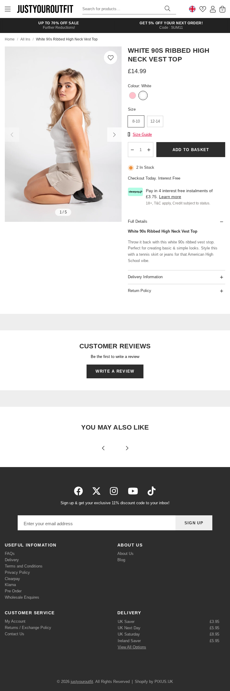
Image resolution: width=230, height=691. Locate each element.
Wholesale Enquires (22, 597)
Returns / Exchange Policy (28, 627)
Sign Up (193, 523)
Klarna (10, 584)
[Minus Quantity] (132, 149)
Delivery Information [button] (145, 277)
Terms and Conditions (24, 566)
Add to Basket (190, 149)
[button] (110, 57)
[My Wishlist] (202, 9)
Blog (121, 560)
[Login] (213, 9)
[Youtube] (133, 491)
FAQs (10, 553)
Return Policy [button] (139, 290)
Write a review (115, 371)
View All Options (132, 647)
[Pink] (132, 96)
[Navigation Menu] (7, 9)
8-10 (136, 121)
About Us (125, 553)
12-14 (155, 121)
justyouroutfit (44, 9)
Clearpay (12, 578)
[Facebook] (78, 491)
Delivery (12, 560)
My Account (15, 621)
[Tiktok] (151, 491)
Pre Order (13, 591)
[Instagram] (114, 491)
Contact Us (14, 634)
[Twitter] (96, 491)
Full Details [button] (137, 221)
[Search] (167, 9)
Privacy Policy (17, 572)
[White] (143, 96)
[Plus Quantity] (149, 149)
